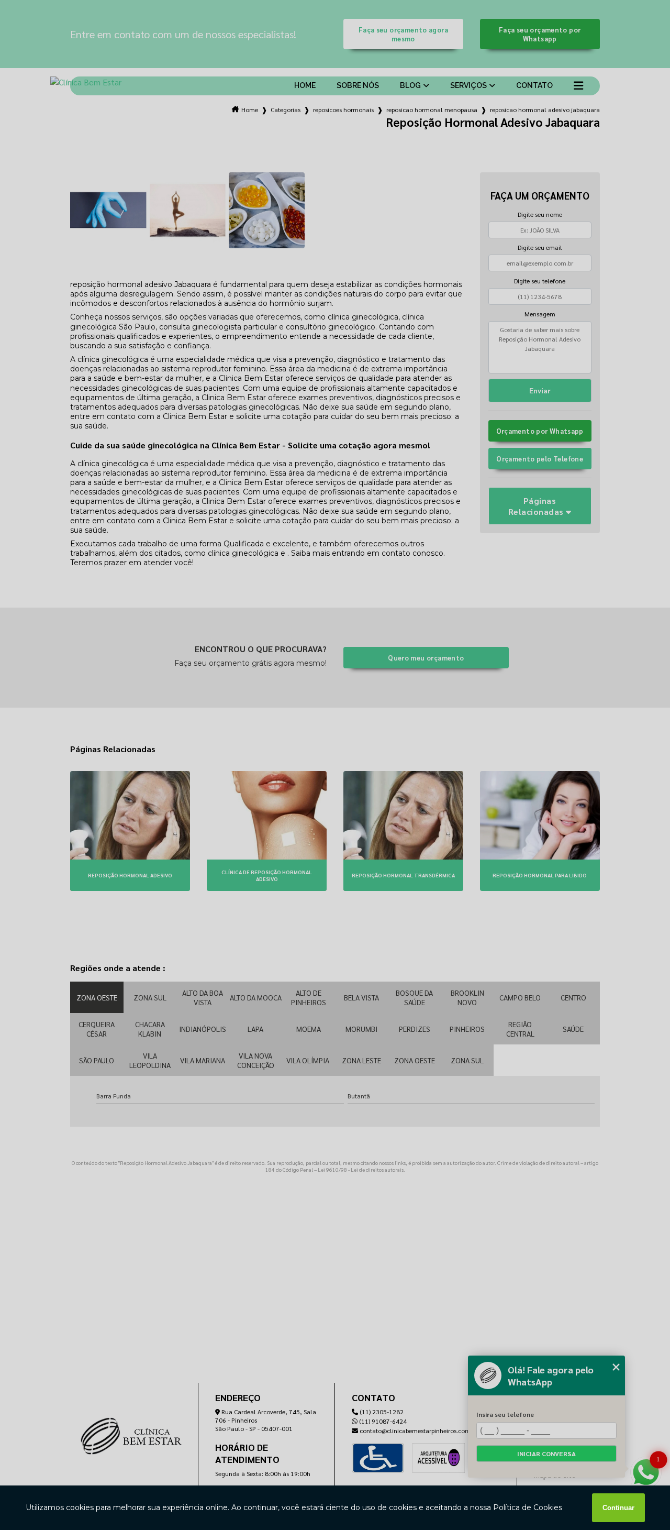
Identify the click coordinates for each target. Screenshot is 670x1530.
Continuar (618, 1508)
